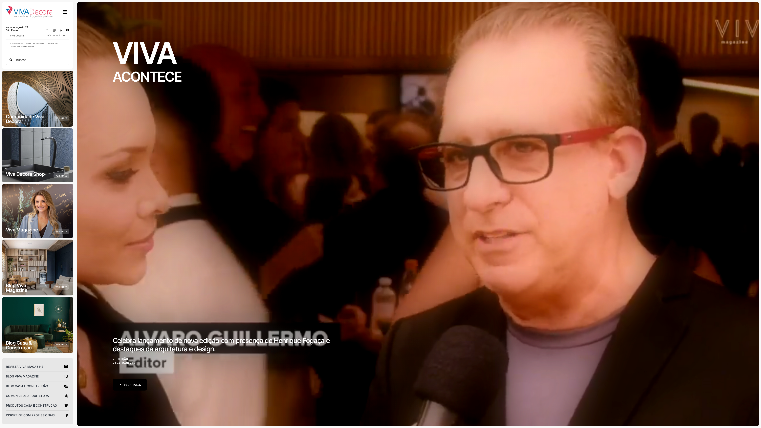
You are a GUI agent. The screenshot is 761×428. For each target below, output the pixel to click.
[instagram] (54, 30)
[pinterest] (61, 30)
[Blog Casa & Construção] (37, 325)
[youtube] (67, 30)
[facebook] (47, 30)
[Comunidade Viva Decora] (37, 99)
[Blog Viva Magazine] (37, 267)
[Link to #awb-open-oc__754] (65, 12)
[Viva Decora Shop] (37, 155)
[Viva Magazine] (37, 211)
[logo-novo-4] (29, 8)
